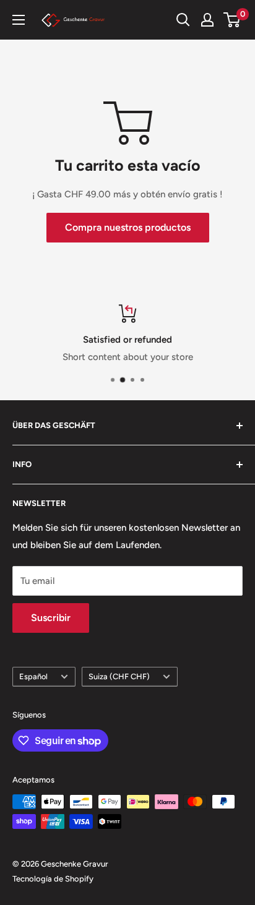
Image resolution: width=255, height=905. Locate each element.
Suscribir (51, 618)
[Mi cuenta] (207, 20)
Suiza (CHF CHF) (119, 676)
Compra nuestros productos (128, 227)
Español (33, 676)
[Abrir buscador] (183, 20)
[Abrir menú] (18, 20)
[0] (232, 19)
